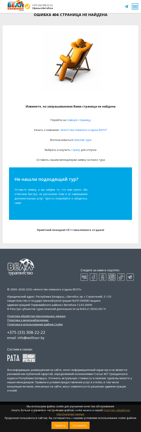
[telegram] (130, 277)
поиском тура (82, 140)
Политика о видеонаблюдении (27, 320)
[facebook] (93, 277)
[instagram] (111, 277)
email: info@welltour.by (25, 338)
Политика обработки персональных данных (36, 316)
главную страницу (79, 120)
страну (75, 150)
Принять (60, 425)
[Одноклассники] (102, 277)
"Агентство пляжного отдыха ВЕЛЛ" (83, 130)
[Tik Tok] (121, 277)
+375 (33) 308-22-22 (42, 5)
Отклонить (79, 425)
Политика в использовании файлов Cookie (35, 324)
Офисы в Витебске (42, 8)
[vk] (84, 277)
